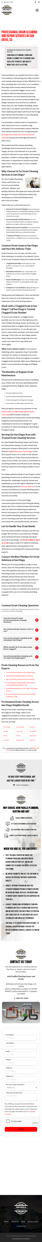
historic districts (28, 486)
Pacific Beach (7, 727)
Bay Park (6, 731)
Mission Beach (20, 727)
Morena (18, 735)
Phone (8, 1059)
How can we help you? (14, 1093)
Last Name (10, 1043)
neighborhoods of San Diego (20, 451)
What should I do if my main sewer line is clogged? (18, 648)
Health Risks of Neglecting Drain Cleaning (19, 676)
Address (9, 1068)
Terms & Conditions (25, 1238)
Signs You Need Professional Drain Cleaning (20, 679)
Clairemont (6, 740)
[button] (37, 10)
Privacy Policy (15, 1238)
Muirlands (32, 727)
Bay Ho (5, 735)
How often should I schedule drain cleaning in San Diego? (18, 639)
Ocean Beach (32, 735)
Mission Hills (33, 731)
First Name (10, 1035)
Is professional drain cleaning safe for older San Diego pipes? (18, 657)
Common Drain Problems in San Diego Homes (20, 672)
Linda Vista (32, 740)
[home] (7, 10)
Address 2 (10, 1076)
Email (8, 1051)
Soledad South (20, 740)
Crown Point (19, 731)
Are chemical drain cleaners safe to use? (18, 630)
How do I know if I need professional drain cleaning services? (15, 620)
